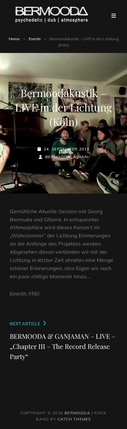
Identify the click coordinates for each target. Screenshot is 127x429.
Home (14, 38)
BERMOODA (77, 412)
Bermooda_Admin (66, 156)
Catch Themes (74, 419)
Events (35, 38)
